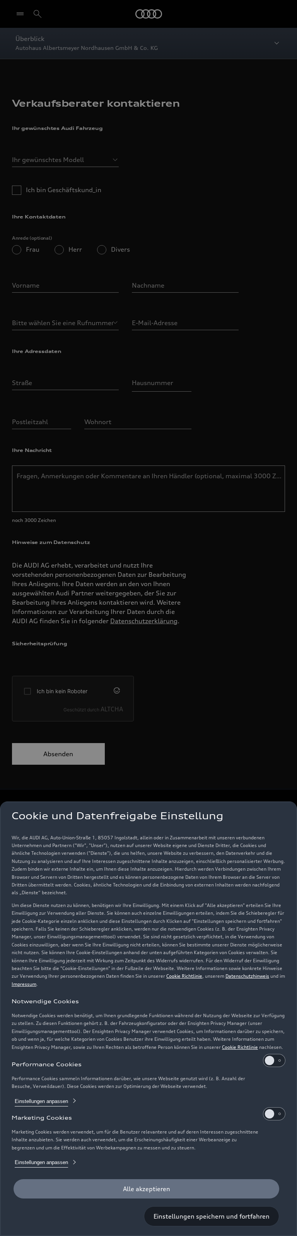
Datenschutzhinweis (247, 976)
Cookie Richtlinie (184, 976)
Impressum (24, 984)
